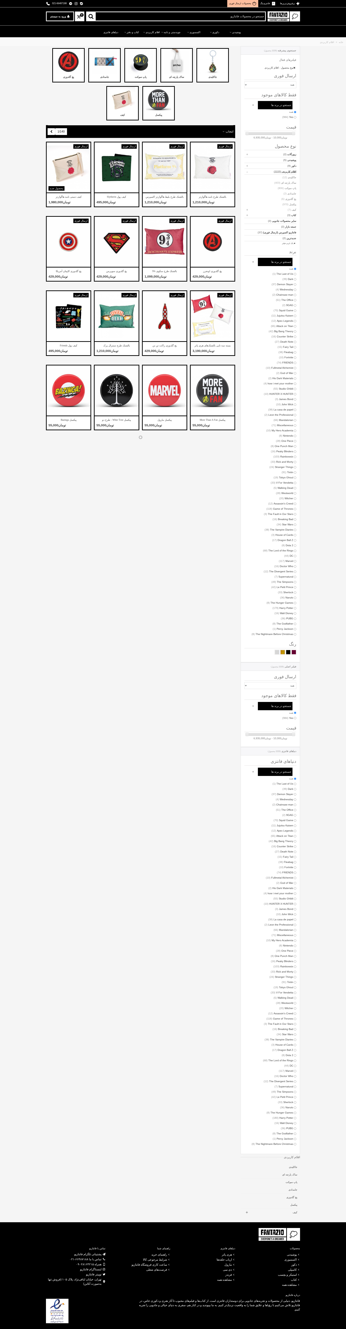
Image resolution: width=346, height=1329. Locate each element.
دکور (291, 165)
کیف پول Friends (68, 345)
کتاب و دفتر (133, 32)
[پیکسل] (158, 99)
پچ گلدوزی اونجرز (212, 271)
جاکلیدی (289, 177)
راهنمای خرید (159, 1254)
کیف (292, 209)
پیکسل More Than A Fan (212, 420)
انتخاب (229, 131)
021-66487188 (59, 3)
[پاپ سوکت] (140, 61)
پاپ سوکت (287, 188)
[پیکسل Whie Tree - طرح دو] (116, 390)
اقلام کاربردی (153, 32)
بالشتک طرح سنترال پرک (116, 345)
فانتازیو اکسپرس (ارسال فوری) (277, 232)
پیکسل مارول (165, 420)
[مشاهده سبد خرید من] (78, 17)
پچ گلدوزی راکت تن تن (164, 345)
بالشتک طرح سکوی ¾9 (164, 271)
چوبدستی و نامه (172, 32)
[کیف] (122, 99)
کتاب (291, 215)
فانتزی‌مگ (265, 3)
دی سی (227, 1269)
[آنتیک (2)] (283, 652)
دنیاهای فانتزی (110, 32)
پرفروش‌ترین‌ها (287, 3)
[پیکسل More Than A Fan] (212, 390)
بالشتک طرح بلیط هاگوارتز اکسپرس (165, 197)
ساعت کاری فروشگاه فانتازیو (149, 1264)
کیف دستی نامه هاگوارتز (69, 197)
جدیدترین (289, 238)
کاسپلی (292, 1269)
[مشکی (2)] (288, 652)
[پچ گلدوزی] (68, 61)
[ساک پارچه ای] (176, 61)
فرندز (228, 1274)
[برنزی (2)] (294, 652)
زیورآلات (289, 154)
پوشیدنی (236, 32)
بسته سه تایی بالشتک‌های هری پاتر (212, 345)
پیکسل (289, 204)
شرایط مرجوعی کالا (155, 1259)
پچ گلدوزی (288, 198)
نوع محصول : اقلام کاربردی (279, 67)
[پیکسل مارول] (165, 390)
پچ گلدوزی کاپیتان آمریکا (68, 271)
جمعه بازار (288, 226)
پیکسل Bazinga (69, 420)
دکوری (215, 32)
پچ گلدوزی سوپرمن (116, 271)
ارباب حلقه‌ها (224, 1259)
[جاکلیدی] (212, 61)
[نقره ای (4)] (277, 652)
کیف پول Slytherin (116, 197)
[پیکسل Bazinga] (68, 390)
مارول (228, 1264)
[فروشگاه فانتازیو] (284, 16)
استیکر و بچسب (287, 1274)
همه (291, 111)
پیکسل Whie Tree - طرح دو (116, 420)
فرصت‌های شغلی (156, 1269)
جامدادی (289, 193)
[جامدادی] (104, 61)
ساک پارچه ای (285, 182)
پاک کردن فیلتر (288, 243)
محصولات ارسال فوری (240, 3)
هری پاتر (227, 1254)
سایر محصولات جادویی (282, 220)
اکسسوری (195, 32)
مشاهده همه (289, 1284)
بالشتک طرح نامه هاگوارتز (212, 197)
